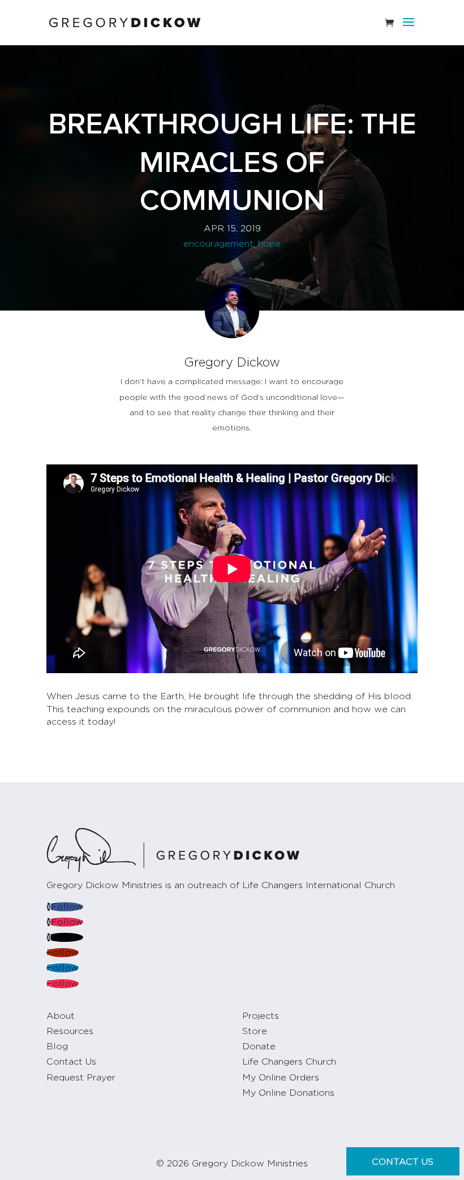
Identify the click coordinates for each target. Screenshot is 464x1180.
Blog (57, 1046)
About (60, 1015)
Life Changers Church (289, 1061)
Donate (259, 1046)
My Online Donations (288, 1092)
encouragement (218, 243)
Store (254, 1031)
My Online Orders (280, 1077)
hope (269, 243)
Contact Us (71, 1061)
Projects (260, 1015)
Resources (69, 1031)
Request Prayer (80, 1077)
